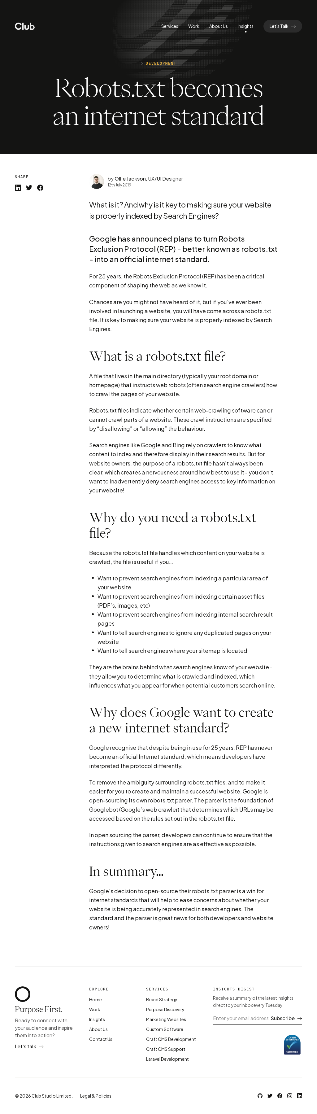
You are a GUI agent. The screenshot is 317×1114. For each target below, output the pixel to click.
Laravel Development (167, 1059)
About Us (218, 26)
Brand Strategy (161, 999)
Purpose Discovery (165, 1009)
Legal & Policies (95, 1096)
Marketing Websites (166, 1019)
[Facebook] (279, 1095)
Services (169, 26)
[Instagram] (289, 1095)
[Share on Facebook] (40, 188)
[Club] (25, 26)
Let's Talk (279, 26)
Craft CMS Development (171, 1039)
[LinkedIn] (299, 1095)
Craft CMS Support (165, 1049)
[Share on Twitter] (29, 188)
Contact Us (100, 1039)
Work (193, 26)
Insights (246, 26)
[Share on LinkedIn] (18, 188)
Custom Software (164, 1029)
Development (161, 63)
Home (95, 999)
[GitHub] (260, 1095)
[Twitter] (269, 1095)
